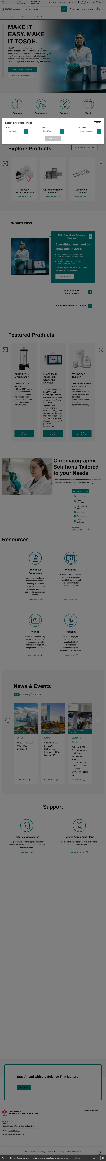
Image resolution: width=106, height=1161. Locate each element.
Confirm (53, 139)
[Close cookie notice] (102, 1158)
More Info (96, 1158)
